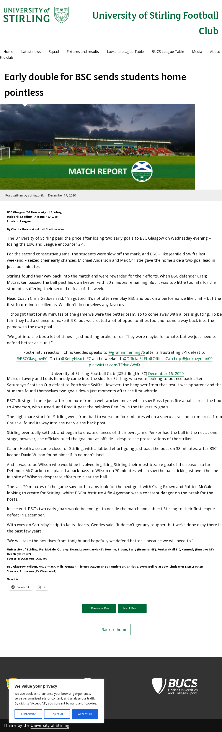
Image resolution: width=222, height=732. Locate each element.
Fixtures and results (83, 51)
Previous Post (101, 608)
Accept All (85, 714)
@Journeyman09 (197, 358)
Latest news (31, 51)
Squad (54, 51)
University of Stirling (50, 725)
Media (197, 51)
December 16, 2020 (166, 373)
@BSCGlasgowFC (31, 358)
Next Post (130, 608)
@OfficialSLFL (135, 358)
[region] (56, 701)
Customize (28, 714)
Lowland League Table (125, 51)
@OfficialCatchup (165, 358)
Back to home (114, 629)
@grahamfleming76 (126, 352)
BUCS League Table (168, 51)
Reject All (57, 714)
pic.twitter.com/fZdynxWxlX (114, 364)
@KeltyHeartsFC (76, 358)
